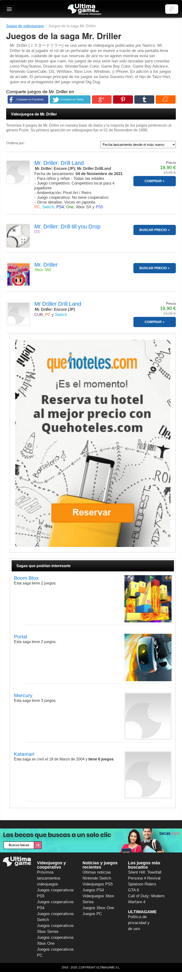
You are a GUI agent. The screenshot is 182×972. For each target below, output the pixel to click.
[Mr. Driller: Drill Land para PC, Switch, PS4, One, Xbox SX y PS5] (18, 172)
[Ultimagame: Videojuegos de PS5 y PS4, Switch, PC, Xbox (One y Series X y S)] (84, 9)
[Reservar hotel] (93, 443)
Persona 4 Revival (144, 878)
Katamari (24, 754)
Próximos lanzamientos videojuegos (48, 878)
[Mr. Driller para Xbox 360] (18, 274)
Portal (20, 636)
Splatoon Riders (142, 884)
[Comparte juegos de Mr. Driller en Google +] (102, 99)
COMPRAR (153, 181)
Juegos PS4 (93, 890)
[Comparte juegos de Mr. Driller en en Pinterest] (123, 99)
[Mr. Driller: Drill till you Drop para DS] (18, 236)
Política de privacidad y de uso (139, 923)
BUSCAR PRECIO (153, 230)
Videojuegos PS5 (97, 884)
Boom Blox (26, 578)
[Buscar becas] (91, 840)
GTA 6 (133, 890)
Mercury (23, 695)
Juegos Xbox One (98, 908)
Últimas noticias (96, 872)
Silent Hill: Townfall (144, 872)
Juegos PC (92, 914)
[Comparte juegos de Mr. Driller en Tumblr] (144, 99)
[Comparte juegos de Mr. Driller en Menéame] (166, 99)
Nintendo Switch (96, 878)
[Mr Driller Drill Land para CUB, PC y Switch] (18, 313)
